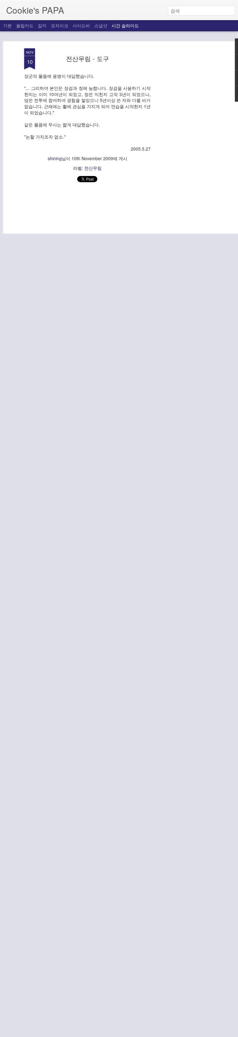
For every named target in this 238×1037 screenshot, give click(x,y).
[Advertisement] (185, 146)
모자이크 (59, 25)
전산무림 (93, 168)
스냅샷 (100, 25)
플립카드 (24, 25)
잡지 (42, 25)
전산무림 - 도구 (87, 58)
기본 (7, 25)
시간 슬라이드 (125, 25)
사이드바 (81, 25)
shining (55, 158)
